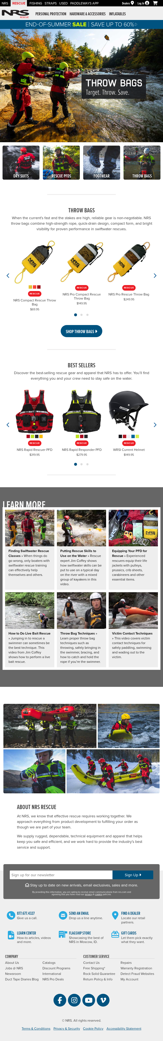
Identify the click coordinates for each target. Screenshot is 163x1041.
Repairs (126, 962)
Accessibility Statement (124, 1028)
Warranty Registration (136, 968)
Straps (51, 3)
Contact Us (91, 962)
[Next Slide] (154, 275)
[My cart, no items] (157, 3)
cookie (98, 894)
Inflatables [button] (117, 14)
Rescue (18, 3)
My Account (129, 979)
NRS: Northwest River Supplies (15, 14)
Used (63, 3)
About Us (12, 962)
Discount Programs (56, 968)
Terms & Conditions (36, 1028)
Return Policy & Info (97, 979)
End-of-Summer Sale (81, 24)
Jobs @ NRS (14, 968)
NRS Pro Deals (53, 979)
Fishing (36, 3)
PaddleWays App (84, 3)
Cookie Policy (93, 1028)
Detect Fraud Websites (137, 973)
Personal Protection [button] (50, 14)
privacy (88, 894)
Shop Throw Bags (80, 331)
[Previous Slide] (8, 275)
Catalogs (48, 962)
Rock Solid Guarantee (99, 973)
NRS (5, 3)
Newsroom (13, 973)
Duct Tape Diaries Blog (22, 979)
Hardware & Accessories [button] (88, 14)
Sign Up (132, 875)
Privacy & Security (66, 1028)
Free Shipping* (94, 968)
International (51, 973)
